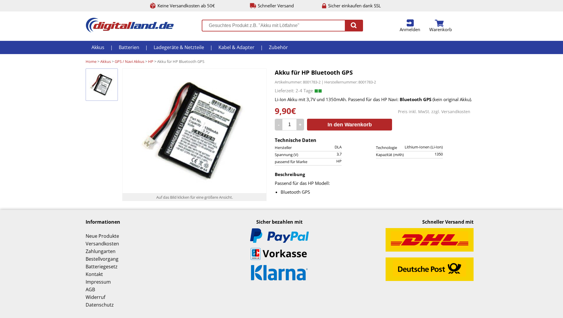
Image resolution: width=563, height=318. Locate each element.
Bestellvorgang (102, 259)
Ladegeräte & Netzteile (179, 47)
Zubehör (278, 47)
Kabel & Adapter (236, 47)
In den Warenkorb (350, 125)
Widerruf (95, 297)
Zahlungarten (101, 251)
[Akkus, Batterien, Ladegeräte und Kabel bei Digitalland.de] (130, 31)
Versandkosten (455, 111)
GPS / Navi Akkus (129, 61)
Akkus (97, 47)
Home (91, 61)
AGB (90, 289)
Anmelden (410, 29)
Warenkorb (440, 29)
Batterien (129, 47)
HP (150, 61)
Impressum (98, 282)
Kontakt (94, 274)
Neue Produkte (102, 236)
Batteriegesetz (102, 266)
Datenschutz (100, 305)
